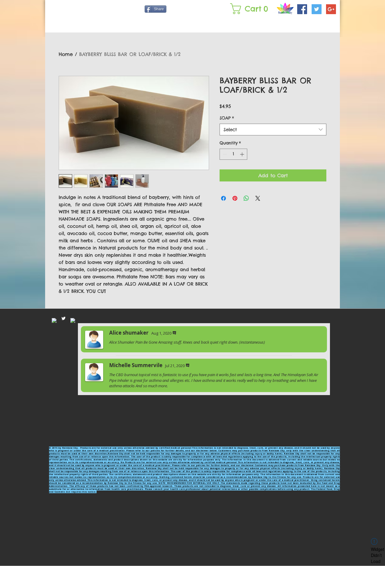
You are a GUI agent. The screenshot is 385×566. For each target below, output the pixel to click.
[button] (250, 8)
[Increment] (242, 154)
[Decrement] (224, 154)
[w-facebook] (54, 320)
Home (66, 54)
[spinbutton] (233, 154)
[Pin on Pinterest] (235, 198)
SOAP (227, 118)
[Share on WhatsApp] (246, 198)
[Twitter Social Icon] (317, 9)
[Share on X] (257, 198)
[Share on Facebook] (223, 198)
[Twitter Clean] (63, 318)
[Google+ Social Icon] (331, 9)
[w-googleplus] (72, 320)
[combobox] (273, 129)
